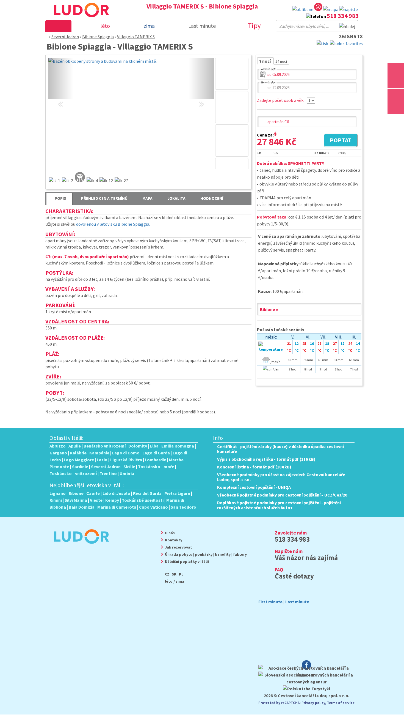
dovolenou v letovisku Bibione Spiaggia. (113, 224)
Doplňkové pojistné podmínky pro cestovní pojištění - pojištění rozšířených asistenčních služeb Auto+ (279, 505)
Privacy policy (313, 702)
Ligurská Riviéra (126, 459)
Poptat (338, 141)
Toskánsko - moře (156, 466)
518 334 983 (343, 16)
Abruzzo (57, 446)
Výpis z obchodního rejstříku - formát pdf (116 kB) (266, 459)
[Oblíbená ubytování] (302, 9)
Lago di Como (126, 453)
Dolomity (137, 446)
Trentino (108, 473)
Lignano (57, 493)
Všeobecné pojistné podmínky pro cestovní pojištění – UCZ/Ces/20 (282, 495)
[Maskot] (396, 107)
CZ (167, 574)
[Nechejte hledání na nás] (348, 9)
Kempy (112, 500)
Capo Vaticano (153, 507)
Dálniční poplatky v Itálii (187, 561)
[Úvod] (46, 36)
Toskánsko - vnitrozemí (73, 473)
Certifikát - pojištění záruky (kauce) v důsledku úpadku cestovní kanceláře (280, 449)
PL (181, 574)
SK (174, 574)
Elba (154, 446)
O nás (170, 532)
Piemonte (59, 466)
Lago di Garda (156, 453)
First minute (270, 601)
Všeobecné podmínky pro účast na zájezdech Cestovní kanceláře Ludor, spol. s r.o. (281, 477)
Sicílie (129, 466)
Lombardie (155, 459)
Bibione (76, 493)
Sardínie (80, 466)
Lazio (102, 459)
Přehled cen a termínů (104, 198)
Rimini (55, 500)
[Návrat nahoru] (396, 120)
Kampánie (99, 453)
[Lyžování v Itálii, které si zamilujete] (396, 95)
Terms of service (341, 702)
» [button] (201, 96)
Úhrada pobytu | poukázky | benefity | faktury (206, 554)
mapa (147, 198)
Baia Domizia (82, 507)
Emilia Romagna (177, 446)
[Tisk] (322, 43)
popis (60, 198)
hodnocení (211, 198)
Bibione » (269, 309)
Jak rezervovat (178, 547)
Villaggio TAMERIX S (136, 36)
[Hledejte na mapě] (396, 82)
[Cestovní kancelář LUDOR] (79, 547)
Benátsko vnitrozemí (105, 446)
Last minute (202, 25)
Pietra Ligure (177, 493)
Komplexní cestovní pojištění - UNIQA (254, 487)
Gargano (58, 453)
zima (180, 581)
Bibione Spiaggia (98, 36)
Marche (176, 459)
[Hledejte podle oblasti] (396, 69)
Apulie (74, 446)
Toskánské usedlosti (143, 500)
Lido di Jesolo (116, 493)
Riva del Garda (147, 493)
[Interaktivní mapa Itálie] (330, 9)
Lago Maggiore (79, 459)
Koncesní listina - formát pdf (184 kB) (254, 467)
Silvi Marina (76, 500)
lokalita (176, 198)
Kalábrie (78, 453)
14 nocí (281, 61)
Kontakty (173, 540)
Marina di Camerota (116, 507)
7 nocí (265, 61)
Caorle (93, 493)
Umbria (127, 473)
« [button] (60, 96)
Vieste (96, 500)
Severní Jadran (65, 36)
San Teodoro (183, 507)
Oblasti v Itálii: (66, 437)
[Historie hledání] (318, 8)
